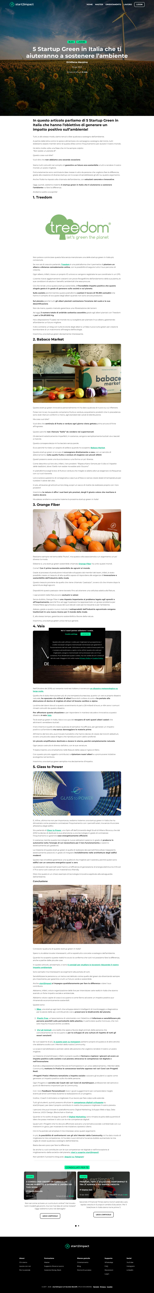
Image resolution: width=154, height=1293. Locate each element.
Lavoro (128, 4)
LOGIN (139, 4)
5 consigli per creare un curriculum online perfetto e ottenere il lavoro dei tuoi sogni (49, 1184)
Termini (96, 1287)
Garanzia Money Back (52, 1270)
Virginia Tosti (87, 1190)
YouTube (130, 1262)
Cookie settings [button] (71, 634)
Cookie (109, 1287)
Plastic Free (42, 1018)
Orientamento (113, 4)
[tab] (76, 1226)
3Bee (39, 1009)
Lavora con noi (25, 1266)
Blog (71, 42)
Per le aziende (24, 1270)
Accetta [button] (85, 634)
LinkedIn (130, 1270)
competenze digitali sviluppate (88, 1102)
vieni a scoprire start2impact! (85, 1152)
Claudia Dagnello (35, 1191)
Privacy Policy (85, 658)
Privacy (103, 1287)
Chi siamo (23, 1262)
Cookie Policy (97, 658)
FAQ (106, 1266)
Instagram (131, 1266)
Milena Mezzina (78, 62)
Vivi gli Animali (44, 1030)
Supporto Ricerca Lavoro (54, 1266)
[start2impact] (77, 1246)
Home (90, 4)
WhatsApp (109, 1262)
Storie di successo (84, 1270)
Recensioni (109, 1270)
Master (99, 4)
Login (107, 1274)
